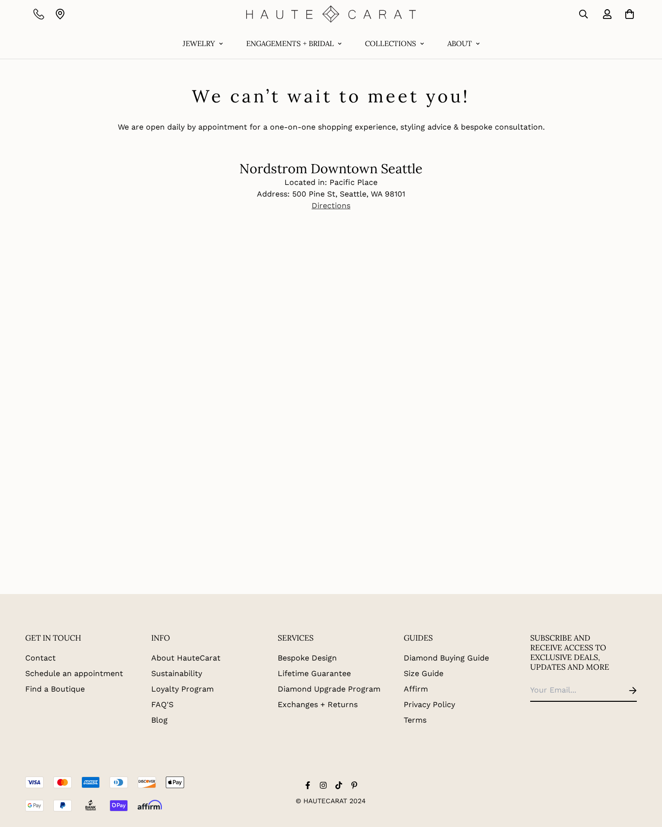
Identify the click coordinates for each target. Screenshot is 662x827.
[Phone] (38, 14)
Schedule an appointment (74, 673)
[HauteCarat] (331, 14)
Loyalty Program (182, 689)
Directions (331, 205)
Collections (390, 43)
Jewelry (199, 43)
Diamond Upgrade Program (329, 689)
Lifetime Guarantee (314, 673)
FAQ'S (162, 704)
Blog (159, 720)
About (459, 43)
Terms (415, 720)
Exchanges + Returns (318, 704)
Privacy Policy (429, 704)
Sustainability (176, 673)
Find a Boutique (55, 689)
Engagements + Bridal (290, 43)
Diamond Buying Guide (446, 657)
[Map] (60, 14)
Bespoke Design (307, 657)
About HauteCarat (186, 657)
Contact (40, 657)
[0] (627, 14)
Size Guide (423, 673)
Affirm (416, 689)
